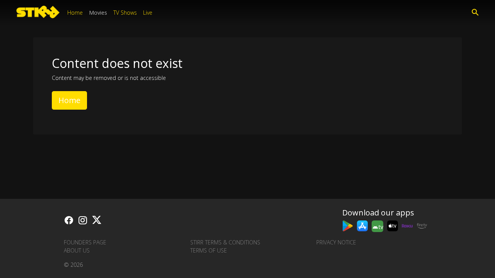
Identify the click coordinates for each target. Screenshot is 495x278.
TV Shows (125, 12)
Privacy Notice (336, 242)
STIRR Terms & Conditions (225, 242)
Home (75, 12)
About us (77, 250)
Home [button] (69, 100)
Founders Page (85, 242)
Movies (98, 12)
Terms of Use (208, 250)
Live (147, 12)
